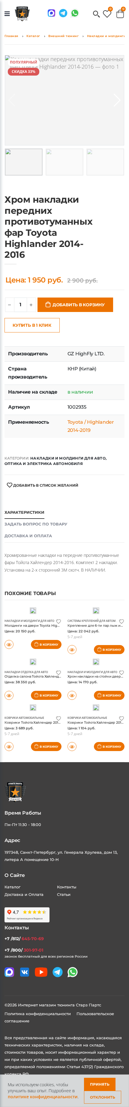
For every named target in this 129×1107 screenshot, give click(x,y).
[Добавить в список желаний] (58, 621)
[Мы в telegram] (63, 13)
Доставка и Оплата (24, 894)
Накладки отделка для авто (26, 672)
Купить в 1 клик (32, 325)
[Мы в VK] (25, 972)
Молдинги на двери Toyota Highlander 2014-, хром (47, 625)
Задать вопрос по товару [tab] (35, 524)
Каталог (33, 36)
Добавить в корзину (78, 304)
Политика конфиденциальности (38, 1013)
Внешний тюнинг (63, 36)
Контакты (66, 886)
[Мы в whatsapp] (75, 13)
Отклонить (102, 1097)
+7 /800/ (23, 950)
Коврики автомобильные (24, 717)
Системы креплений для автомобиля (96, 620)
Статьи (63, 894)
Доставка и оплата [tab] (28, 535)
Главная (11, 36)
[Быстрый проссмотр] (9, 644)
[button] (96, 14)
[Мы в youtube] (41, 972)
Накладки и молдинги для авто (29, 620)
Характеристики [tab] (24, 512)
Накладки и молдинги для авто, (68, 458)
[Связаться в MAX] (51, 13)
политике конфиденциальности (43, 1096)
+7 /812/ (24, 938)
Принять (100, 1084)
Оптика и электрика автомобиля (43, 463)
